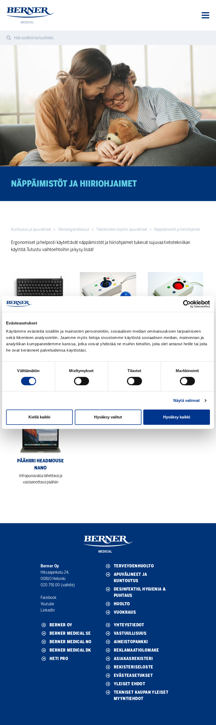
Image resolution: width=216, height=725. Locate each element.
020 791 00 (50, 584)
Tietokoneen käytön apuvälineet (121, 229)
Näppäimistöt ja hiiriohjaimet (177, 229)
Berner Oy (61, 624)
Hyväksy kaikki (176, 417)
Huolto (122, 603)
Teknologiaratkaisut (73, 229)
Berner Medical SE (70, 633)
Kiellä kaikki (39, 417)
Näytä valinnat (186, 400)
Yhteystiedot (129, 624)
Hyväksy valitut (108, 417)
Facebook (48, 597)
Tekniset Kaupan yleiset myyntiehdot (141, 695)
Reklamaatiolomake (136, 650)
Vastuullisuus (130, 633)
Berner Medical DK (70, 650)
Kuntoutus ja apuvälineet (31, 229)
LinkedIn (48, 610)
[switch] (81, 381)
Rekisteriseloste (133, 666)
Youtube (47, 603)
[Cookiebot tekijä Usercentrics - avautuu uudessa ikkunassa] (187, 304)
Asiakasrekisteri (133, 658)
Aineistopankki (131, 641)
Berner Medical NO (71, 641)
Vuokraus (125, 612)
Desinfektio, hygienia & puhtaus (140, 592)
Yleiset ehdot (129, 683)
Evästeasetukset (133, 675)
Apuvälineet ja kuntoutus (130, 577)
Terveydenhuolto (134, 565)
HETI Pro (59, 658)
